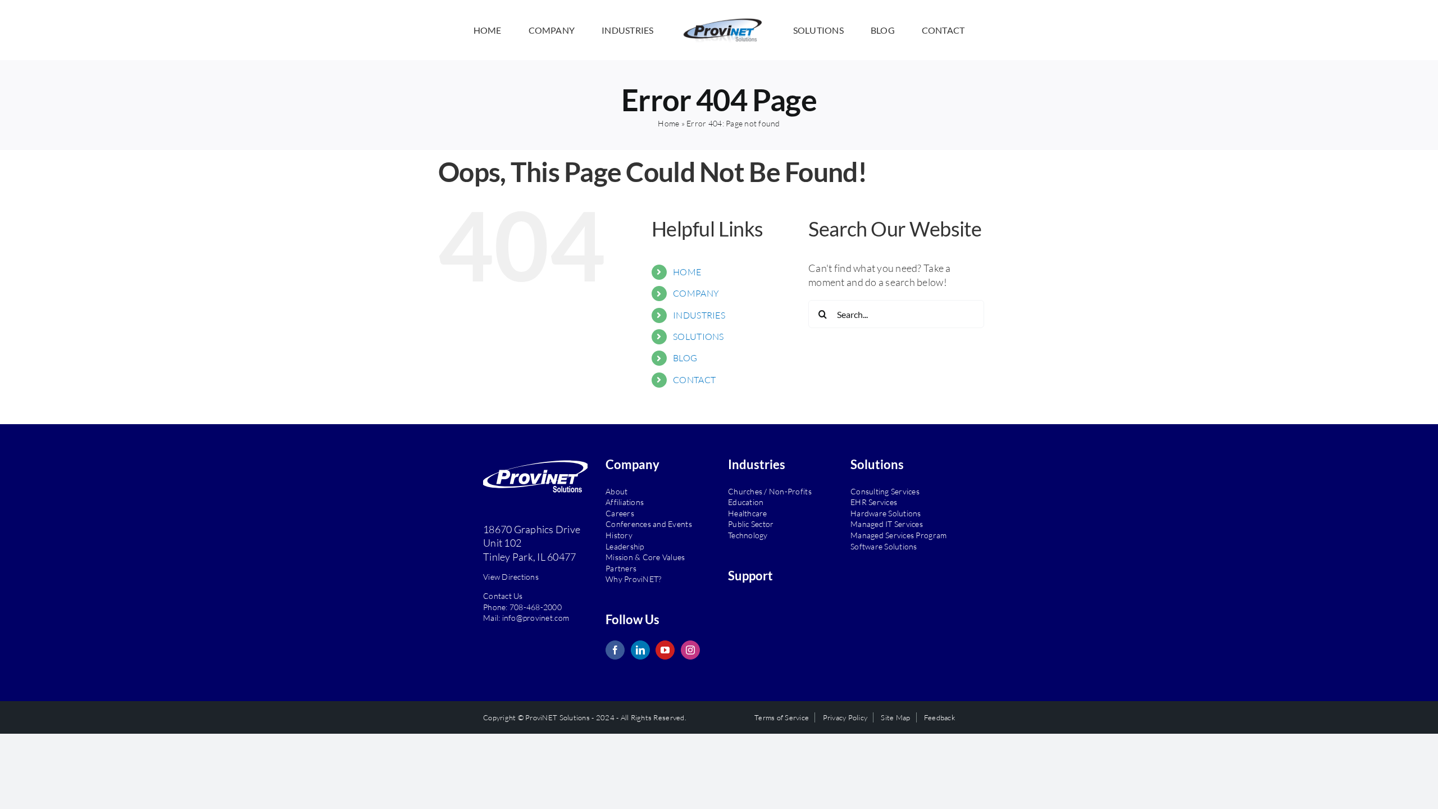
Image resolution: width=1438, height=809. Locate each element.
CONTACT (694, 379)
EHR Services (873, 502)
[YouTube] (665, 650)
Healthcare (747, 513)
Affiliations (625, 502)
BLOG (685, 357)
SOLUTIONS (698, 336)
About (616, 491)
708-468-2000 (535, 607)
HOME (687, 272)
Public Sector (750, 524)
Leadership (625, 546)
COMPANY (696, 293)
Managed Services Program (898, 535)
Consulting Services (885, 491)
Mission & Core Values (645, 557)
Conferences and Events (649, 524)
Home (668, 123)
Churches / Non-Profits (770, 491)
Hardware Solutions (885, 513)
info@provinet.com (536, 617)
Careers (620, 513)
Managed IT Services (886, 524)
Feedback (939, 717)
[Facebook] (615, 650)
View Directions (511, 576)
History (619, 535)
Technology (748, 535)
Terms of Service (781, 717)
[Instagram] (690, 650)
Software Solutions (883, 546)
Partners (621, 568)
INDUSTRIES (699, 315)
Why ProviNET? (633, 579)
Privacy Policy (845, 717)
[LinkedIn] (640, 650)
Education (745, 502)
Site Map (895, 717)
